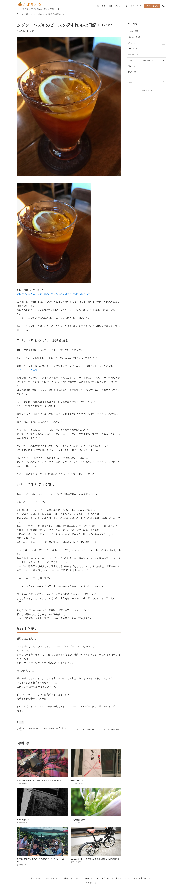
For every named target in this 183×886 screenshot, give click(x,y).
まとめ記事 (134, 37)
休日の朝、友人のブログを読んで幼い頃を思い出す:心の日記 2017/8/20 (53, 294)
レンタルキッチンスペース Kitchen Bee (47, 878)
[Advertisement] (146, 107)
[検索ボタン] (163, 5)
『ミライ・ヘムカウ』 (28, 370)
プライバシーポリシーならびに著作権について (135, 878)
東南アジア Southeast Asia (141, 60)
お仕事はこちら (93, 878)
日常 (33, 31)
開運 (132, 72)
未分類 (133, 54)
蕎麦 (132, 66)
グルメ (133, 31)
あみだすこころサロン (74, 878)
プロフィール (108, 878)
